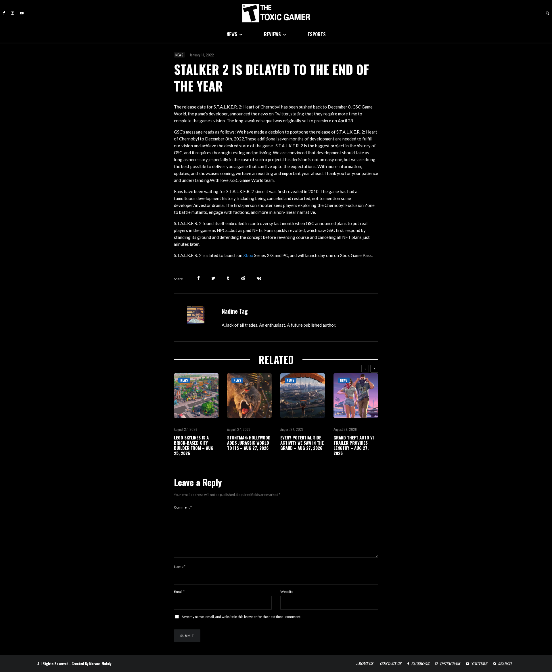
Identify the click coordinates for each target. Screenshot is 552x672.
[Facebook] (4, 13)
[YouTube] (21, 13)
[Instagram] (12, 13)
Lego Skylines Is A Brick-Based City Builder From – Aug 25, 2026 (193, 445)
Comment (183, 507)
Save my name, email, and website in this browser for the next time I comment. (241, 616)
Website (286, 591)
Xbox (248, 255)
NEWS (232, 34)
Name (179, 566)
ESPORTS (317, 34)
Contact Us (391, 663)
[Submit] (243, 278)
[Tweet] (213, 278)
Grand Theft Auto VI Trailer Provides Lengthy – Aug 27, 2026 (354, 445)
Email (179, 591)
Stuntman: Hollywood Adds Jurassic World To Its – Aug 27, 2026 (249, 442)
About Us (364, 663)
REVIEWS (272, 34)
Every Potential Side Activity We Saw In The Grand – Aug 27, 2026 (302, 442)
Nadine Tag (235, 311)
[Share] (198, 278)
